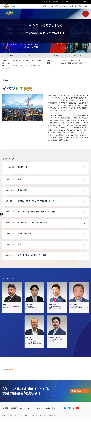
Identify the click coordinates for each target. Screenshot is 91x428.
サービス (50, 6)
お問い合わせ (46, 2)
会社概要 (5, 408)
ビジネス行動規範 (49, 416)
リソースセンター (37, 408)
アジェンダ (32, 55)
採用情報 (55, 2)
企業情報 (73, 6)
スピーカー (54, 55)
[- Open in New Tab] (64, 408)
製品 (44, 6)
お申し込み (77, 55)
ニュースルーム (66, 2)
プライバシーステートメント (32, 416)
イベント (76, 2)
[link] (9, 7)
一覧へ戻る (9, 369)
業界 (56, 6)
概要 (11, 55)
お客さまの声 (64, 6)
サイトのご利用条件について (11, 416)
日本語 (84, 2)
